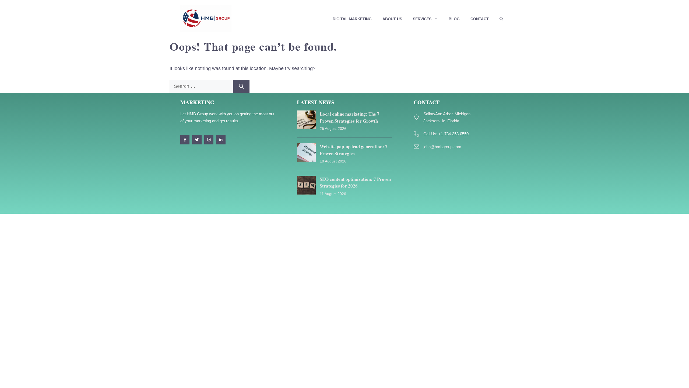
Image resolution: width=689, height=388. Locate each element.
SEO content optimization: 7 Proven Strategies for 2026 (355, 182)
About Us (392, 19)
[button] (501, 19)
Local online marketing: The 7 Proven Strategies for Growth (349, 117)
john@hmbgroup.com (442, 146)
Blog (454, 19)
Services (422, 19)
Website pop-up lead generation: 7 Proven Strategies (354, 150)
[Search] (241, 86)
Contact (479, 19)
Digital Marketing (352, 19)
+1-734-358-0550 (453, 133)
